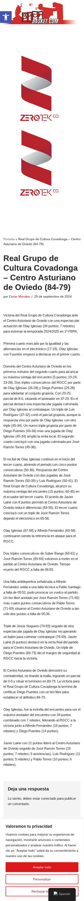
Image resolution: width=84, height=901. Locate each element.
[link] (6, 17)
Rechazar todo (42, 891)
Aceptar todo (42, 867)
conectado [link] (48, 798)
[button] (41, 33)
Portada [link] (9, 239)
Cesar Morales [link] (19, 296)
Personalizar (42, 879)
